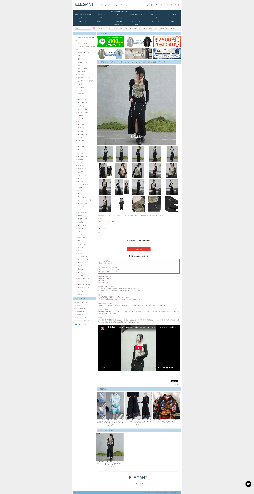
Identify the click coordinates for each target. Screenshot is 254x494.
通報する (176, 384)
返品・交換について (106, 5)
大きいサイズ (152, 28)
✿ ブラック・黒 (82, 256)
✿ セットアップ (82, 103)
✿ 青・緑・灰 (82, 263)
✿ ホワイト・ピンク (84, 253)
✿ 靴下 (80, 231)
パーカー (111, 28)
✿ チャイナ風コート (84, 109)
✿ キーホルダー (82, 225)
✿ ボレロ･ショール (83, 288)
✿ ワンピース (82, 100)
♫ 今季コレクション (100, 14)
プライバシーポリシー (83, 317)
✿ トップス (81, 96)
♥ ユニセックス (100, 21)
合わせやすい (161, 28)
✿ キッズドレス (82, 281)
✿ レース (80, 190)
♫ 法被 (100, 18)
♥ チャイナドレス (118, 21)
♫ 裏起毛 (136, 24)
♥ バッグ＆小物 (136, 21)
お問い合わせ (123, 5)
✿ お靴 (80, 137)
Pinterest (141, 5)
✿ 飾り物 (80, 115)
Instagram (133, 5)
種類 (99, 226)
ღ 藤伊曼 (80, 172)
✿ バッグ (80, 209)
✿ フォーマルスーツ (84, 285)
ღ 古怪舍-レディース (84, 77)
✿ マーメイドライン (84, 184)
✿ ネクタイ (81, 234)
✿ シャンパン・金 (83, 259)
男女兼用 (128, 28)
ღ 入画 (80, 90)
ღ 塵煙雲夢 (81, 93)
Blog (115, 5)
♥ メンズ (171, 18)
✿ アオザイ (81, 272)
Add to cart (138, 249)
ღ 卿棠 (80, 84)
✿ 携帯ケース (82, 222)
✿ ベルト (80, 228)
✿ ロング (80, 181)
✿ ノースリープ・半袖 (84, 200)
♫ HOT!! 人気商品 (118, 18)
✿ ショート (81, 178)
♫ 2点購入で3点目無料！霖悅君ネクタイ (118, 12)
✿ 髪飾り (80, 215)
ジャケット (121, 28)
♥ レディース (82, 21)
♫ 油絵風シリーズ (82, 18)
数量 (99, 232)
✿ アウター (81, 131)
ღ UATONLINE (82, 168)
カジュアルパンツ (142, 28)
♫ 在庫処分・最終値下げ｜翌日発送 (82, 14)
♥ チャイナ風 (154, 18)
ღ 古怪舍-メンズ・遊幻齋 (85, 81)
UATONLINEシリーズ (172, 28)
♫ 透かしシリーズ (171, 14)
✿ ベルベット (82, 194)
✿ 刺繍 (80, 187)
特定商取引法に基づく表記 (85, 321)
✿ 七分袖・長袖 (82, 203)
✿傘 (79, 241)
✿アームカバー (82, 237)
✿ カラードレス (82, 266)
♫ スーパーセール (136, 18)
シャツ (134, 28)
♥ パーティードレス (154, 21)
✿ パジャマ (81, 118)
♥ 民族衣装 (171, 21)
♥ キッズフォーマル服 (118, 24)
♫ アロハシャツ (154, 14)
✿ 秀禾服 (80, 275)
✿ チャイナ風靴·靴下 (84, 112)
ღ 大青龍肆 (81, 87)
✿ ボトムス (81, 106)
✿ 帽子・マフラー (83, 219)
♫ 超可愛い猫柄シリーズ (136, 14)
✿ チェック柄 (82, 197)
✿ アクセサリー (82, 212)
